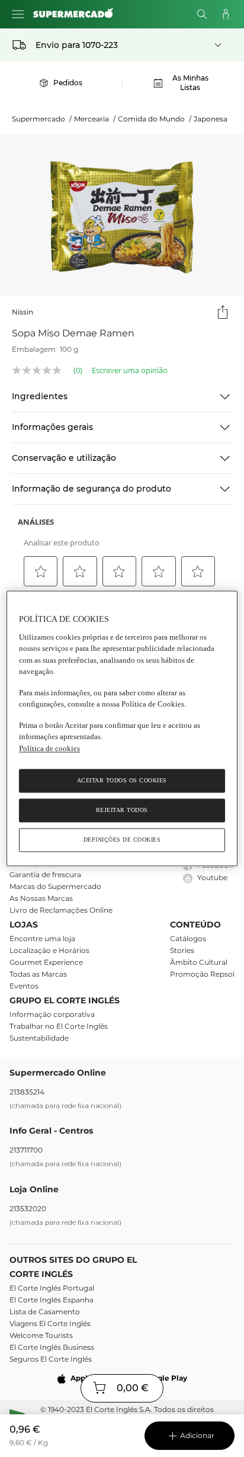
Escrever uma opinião (130, 370)
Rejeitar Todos (122, 810)
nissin (22, 311)
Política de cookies (49, 748)
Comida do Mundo (154, 118)
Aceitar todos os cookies (122, 781)
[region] (121, 728)
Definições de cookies (122, 840)
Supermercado (42, 118)
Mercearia (94, 118)
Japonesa (210, 118)
